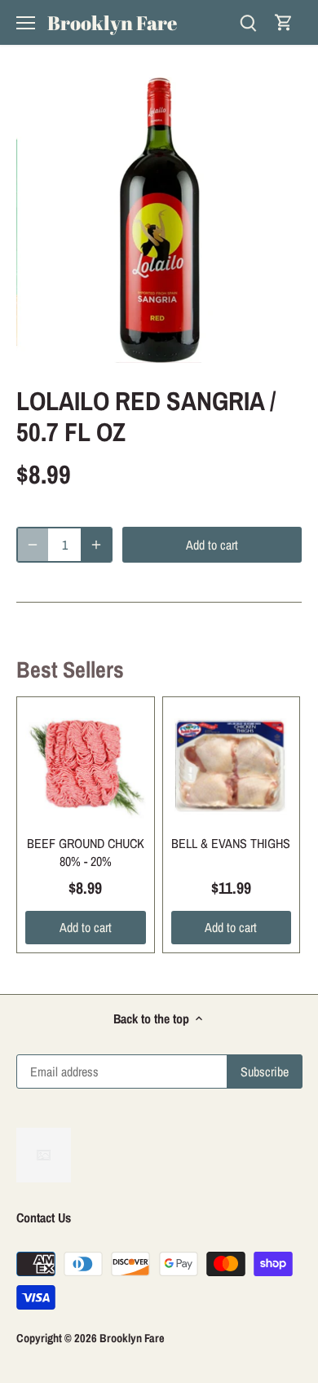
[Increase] (96, 545)
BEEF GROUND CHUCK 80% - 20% (85, 852)
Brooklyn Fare (112, 23)
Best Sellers (70, 669)
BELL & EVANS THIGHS (230, 843)
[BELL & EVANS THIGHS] (231, 765)
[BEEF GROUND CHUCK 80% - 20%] (85, 765)
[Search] (248, 22)
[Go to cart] (284, 22)
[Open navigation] (25, 22)
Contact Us (43, 1217)
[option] (159, 220)
